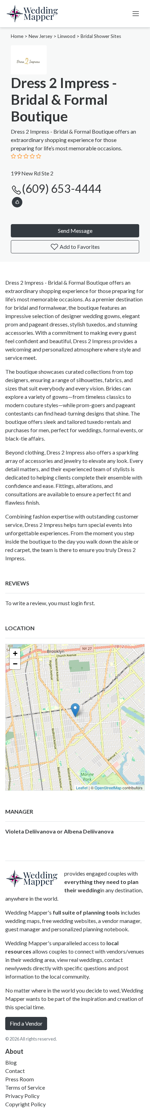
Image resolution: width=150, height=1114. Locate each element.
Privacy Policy (22, 1095)
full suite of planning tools (86, 912)
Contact (15, 1070)
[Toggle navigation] (135, 13)
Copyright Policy (25, 1104)
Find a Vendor (26, 1023)
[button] (17, 201)
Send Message (75, 230)
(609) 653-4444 (62, 188)
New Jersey (40, 36)
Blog (11, 1062)
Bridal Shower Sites (101, 36)
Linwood (66, 36)
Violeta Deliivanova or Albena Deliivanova (59, 831)
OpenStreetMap (108, 787)
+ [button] (15, 653)
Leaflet (82, 787)
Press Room (19, 1079)
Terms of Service (25, 1087)
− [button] (15, 663)
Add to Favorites (79, 246)
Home (17, 36)
